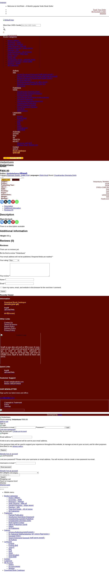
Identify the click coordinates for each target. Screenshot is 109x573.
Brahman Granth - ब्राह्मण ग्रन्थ (18, 175)
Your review (5, 276)
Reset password (6, 467)
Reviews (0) (8, 210)
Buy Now (16, 179)
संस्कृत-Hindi (43, 175)
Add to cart (5, 179)
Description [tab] (7, 214)
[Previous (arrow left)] (1, 489)
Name (3, 280)
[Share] (5, 487)
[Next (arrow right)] (3, 489)
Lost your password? (8, 429)
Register (3, 450)
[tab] (56, 206)
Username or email (7, 463)
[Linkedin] (9, 202)
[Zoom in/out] (1, 487)
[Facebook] (2, 202)
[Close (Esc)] (7, 487)
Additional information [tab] (14, 231)
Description (8, 206)
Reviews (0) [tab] (7, 240)
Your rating (4, 260)
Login (67, 427)
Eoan (60, 415)
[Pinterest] (13, 202)
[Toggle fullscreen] (3, 487)
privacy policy (18, 446)
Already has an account (9, 454)
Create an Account (20, 431)
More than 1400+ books (12, 25)
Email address (6, 437)
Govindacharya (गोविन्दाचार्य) (17, 173)
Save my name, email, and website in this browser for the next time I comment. (32, 287)
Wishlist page (5, 485)
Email (2, 283)
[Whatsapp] (17, 202)
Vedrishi (3, 2)
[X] (5, 202)
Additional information (12, 208)
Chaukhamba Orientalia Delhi (65, 175)
